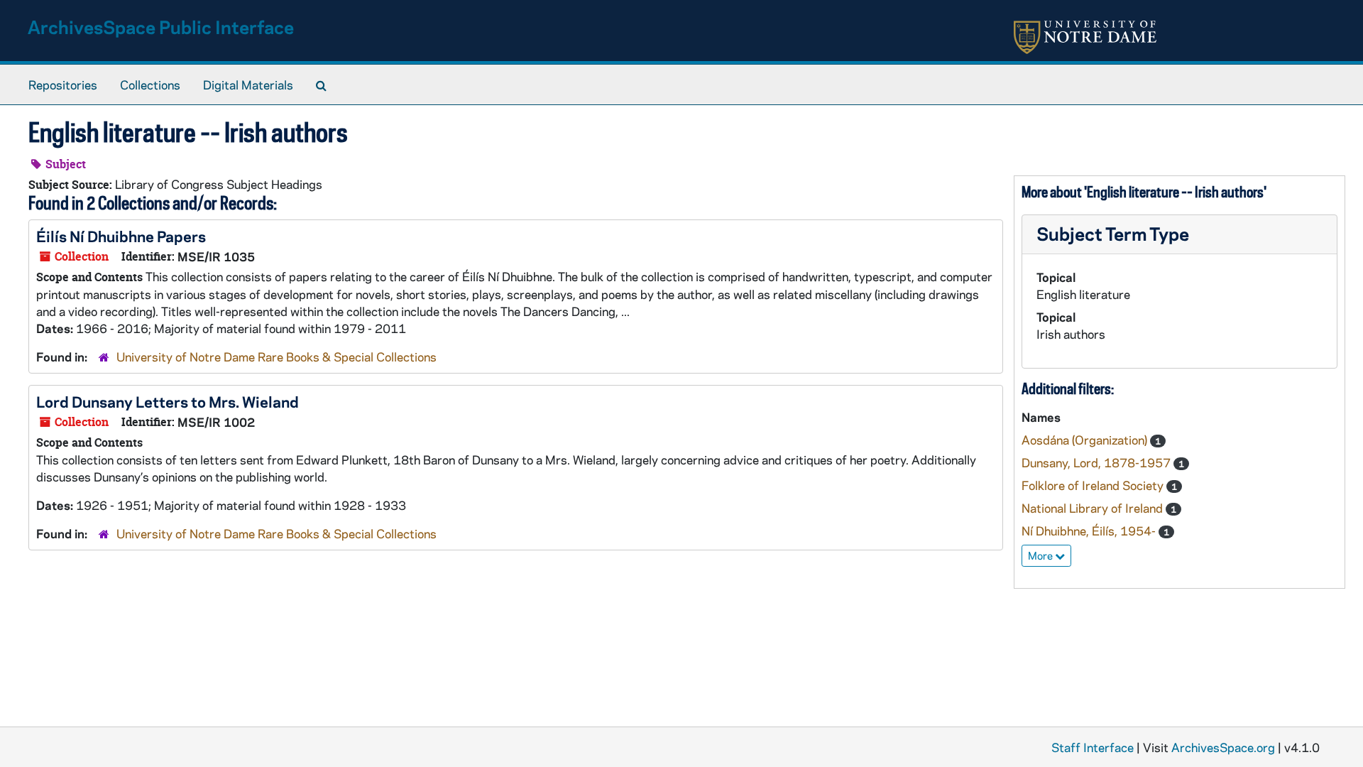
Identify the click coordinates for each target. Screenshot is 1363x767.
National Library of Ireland (1094, 508)
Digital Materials (248, 84)
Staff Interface (1092, 747)
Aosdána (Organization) (1086, 439)
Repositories (62, 84)
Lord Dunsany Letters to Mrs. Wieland (167, 401)
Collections (150, 84)
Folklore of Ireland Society (1094, 485)
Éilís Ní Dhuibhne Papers (121, 236)
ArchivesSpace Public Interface (161, 26)
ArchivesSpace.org (1223, 747)
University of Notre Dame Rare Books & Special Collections (276, 356)
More (1041, 555)
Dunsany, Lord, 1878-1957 (1097, 462)
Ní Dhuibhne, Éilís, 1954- (1090, 530)
